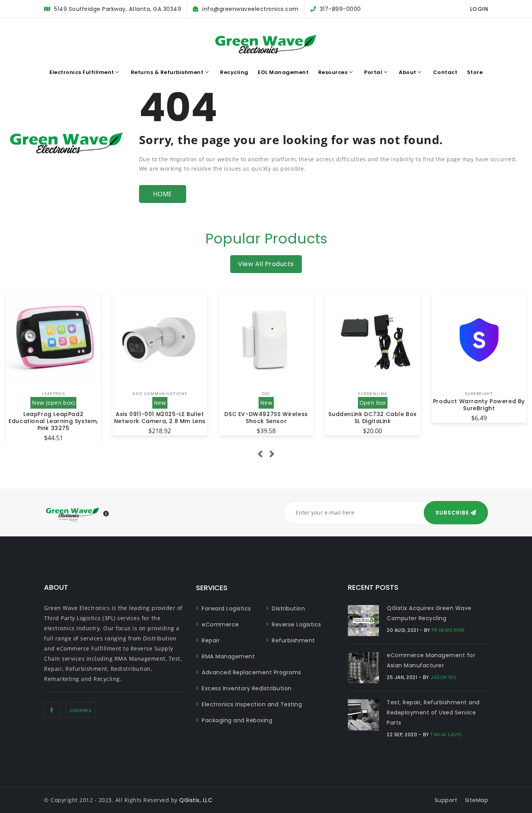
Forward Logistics (226, 608)
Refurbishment (293, 640)
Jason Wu (443, 677)
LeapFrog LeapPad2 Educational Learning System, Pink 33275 (53, 421)
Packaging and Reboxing (237, 720)
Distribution (288, 608)
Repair (211, 640)
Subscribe (452, 513)
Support (446, 800)
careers (81, 710)
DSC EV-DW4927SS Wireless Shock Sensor (266, 418)
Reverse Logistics (296, 624)
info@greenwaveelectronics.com (250, 9)
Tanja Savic (446, 734)
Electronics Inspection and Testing (252, 704)
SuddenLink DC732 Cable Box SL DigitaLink (372, 418)
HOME (162, 194)
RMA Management (228, 656)
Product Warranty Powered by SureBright (479, 405)
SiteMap (476, 800)
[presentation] (260, 454)
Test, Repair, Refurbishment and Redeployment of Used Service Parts (433, 712)
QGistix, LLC (195, 800)
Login (479, 9)
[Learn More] (106, 514)
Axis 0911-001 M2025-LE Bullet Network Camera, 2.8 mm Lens (160, 418)
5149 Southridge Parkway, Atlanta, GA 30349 (117, 9)
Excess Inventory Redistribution (247, 688)
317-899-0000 (340, 9)
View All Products (266, 263)
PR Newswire (448, 630)
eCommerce (220, 624)
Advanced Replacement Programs (251, 672)
